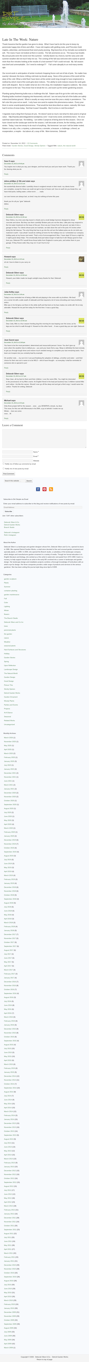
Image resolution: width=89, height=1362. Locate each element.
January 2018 (9, 930)
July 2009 (7, 1332)
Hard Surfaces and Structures (15, 650)
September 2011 (10, 1229)
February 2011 (9, 1257)
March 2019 (8, 875)
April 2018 (7, 919)
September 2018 (10, 899)
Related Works (9, 720)
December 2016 (10, 982)
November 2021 (10, 777)
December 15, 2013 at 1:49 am (14, 294)
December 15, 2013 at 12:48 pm (14, 342)
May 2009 (7, 1340)
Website (36, 461)
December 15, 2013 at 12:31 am (14, 183)
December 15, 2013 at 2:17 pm (16, 376)
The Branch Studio (11, 618)
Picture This (8, 685)
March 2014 (8, 1111)
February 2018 (9, 926)
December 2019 (10, 840)
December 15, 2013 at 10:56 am (16, 321)
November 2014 (10, 1080)
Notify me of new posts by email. (17, 469)
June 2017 (8, 958)
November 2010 (10, 1269)
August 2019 (8, 856)
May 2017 (7, 962)
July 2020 (7, 812)
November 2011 (10, 1222)
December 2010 (10, 1265)
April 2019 (7, 871)
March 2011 (8, 1253)
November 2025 (10, 741)
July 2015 (7, 1048)
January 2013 (9, 1167)
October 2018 (9, 895)
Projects (7, 709)
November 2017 (10, 938)
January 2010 (9, 1308)
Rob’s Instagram (10, 535)
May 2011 (7, 1245)
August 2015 (8, 1045)
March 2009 (8, 1348)
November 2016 (10, 985)
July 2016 (7, 1001)
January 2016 (9, 1025)
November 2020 (10, 797)
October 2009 (9, 1320)
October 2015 (9, 1037)
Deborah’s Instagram (11, 532)
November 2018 (10, 891)
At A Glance (8, 713)
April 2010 (7, 1296)
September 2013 (10, 1135)
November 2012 (10, 1174)
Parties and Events (11, 705)
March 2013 (8, 1159)
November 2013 (10, 1127)
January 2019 (9, 883)
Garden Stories (17, 146)
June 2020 (8, 816)
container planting (10, 591)
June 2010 (8, 1289)
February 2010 (9, 1304)
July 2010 (7, 1285)
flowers (6, 614)
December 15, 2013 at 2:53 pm (14, 403)
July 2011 (7, 1237)
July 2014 (7, 1096)
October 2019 (9, 848)
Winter (6, 610)
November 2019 (10, 844)
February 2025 (9, 757)
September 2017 (10, 946)
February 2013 (9, 1163)
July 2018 (7, 907)
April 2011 (7, 1249)
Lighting (7, 606)
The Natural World (10, 673)
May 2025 (7, 745)
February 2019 (9, 879)
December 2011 (10, 1218)
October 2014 (9, 1084)
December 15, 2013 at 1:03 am (14, 259)
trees (6, 626)
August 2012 (8, 1186)
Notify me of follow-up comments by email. (20, 464)
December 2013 (10, 1123)
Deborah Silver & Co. (44, 17)
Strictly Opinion (39, 146)
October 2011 (9, 1226)
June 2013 (8, 1147)
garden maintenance (11, 594)
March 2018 (8, 922)
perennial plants (10, 630)
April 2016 (7, 1013)
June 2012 (8, 1194)
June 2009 (8, 1336)
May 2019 (7, 867)
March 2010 (8, 1300)
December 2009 (10, 1312)
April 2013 (7, 1155)
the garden (8, 634)
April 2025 (7, 749)
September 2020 (10, 804)
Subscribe (8, 511)
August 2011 (8, 1233)
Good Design (28, 146)
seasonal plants (10, 646)
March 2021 (8, 785)
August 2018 (8, 903)
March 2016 (8, 1017)
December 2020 (10, 793)
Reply (6, 174)
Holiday (7, 654)
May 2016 (7, 1009)
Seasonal (7, 716)
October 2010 (9, 1273)
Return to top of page (44, 1359)
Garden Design (9, 677)
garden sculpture (10, 579)
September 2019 (10, 852)
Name (35, 452)
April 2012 (7, 1202)
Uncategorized (9, 724)
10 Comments (32, 143)
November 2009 (10, 1316)
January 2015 (9, 1072)
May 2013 (7, 1151)
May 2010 (7, 1292)
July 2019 (7, 859)
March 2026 (8, 738)
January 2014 (9, 1119)
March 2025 (8, 753)
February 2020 (9, 832)
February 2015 (9, 1068)
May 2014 (7, 1104)
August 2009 (8, 1328)
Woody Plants (9, 701)
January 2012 (9, 1214)
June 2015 (8, 1052)
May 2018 (7, 915)
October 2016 (9, 989)
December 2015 (10, 1029)
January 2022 (9, 769)
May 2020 (7, 820)
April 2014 (7, 1108)
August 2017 (8, 950)
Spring (6, 661)
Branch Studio (9, 527)
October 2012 (9, 1178)
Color (6, 602)
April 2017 (7, 966)
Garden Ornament (10, 697)
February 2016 (9, 1021)
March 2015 (8, 1064)
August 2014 (8, 1092)
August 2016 (8, 997)
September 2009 (10, 1324)
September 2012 (10, 1182)
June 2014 (8, 1100)
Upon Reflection (10, 665)
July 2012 (7, 1190)
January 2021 (9, 789)
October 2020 (9, 800)
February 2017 (9, 974)
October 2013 (9, 1131)
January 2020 (9, 836)
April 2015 (7, 1060)
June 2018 (8, 911)
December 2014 (10, 1076)
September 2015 (10, 1041)
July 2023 (7, 765)
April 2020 (7, 824)
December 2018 (10, 887)
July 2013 (7, 1143)
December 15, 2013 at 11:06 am (16, 217)
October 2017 (9, 942)
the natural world (69, 146)
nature (59, 146)
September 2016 (10, 993)
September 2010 (10, 1277)
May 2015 (7, 1056)
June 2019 (8, 863)
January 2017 (9, 978)
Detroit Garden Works (12, 525)
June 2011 (8, 1241)
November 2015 (10, 1033)
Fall (5, 598)
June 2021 (8, 781)
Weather (7, 642)
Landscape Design (11, 669)
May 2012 (7, 1198)
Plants (6, 583)
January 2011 (9, 1261)
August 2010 (8, 1281)
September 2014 (10, 1088)
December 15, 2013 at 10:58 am (16, 275)
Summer (7, 587)
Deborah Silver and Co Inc (13, 622)
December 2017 (10, 934)
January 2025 (9, 761)
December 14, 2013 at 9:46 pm (14, 163)
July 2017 (7, 954)
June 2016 (8, 1005)
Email (35, 456)
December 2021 (10, 773)
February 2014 (9, 1115)
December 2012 (10, 1170)
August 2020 (8, 808)
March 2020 (8, 828)
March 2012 (8, 1206)
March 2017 (8, 970)
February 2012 (9, 1210)
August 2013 (8, 1139)
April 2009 (7, 1344)
